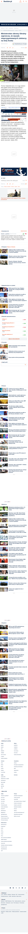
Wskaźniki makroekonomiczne (8, 30)
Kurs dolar (3, 799)
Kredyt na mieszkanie (18, 803)
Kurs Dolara (16, 750)
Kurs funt (2, 803)
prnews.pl (23, 901)
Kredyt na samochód (17, 805)
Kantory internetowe (17, 754)
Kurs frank (3, 801)
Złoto (2, 762)
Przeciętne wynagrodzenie (18, 764)
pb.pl (12, 902)
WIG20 (2, 747)
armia (19, 186)
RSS (16, 894)
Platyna (2, 770)
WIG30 (2, 745)
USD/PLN (15, 747)
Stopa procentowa (4, 816)
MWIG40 (2, 750)
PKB (15, 768)
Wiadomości (16, 28)
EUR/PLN (15, 745)
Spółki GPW (3, 776)
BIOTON (2, 786)
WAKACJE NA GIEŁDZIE (8, 24)
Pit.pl (13, 901)
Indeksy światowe (4, 758)
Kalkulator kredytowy (17, 806)
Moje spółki (3, 782)
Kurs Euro (16, 752)
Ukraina (12, 186)
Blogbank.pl (3, 812)
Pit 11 (2, 835)
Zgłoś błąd (14, 896)
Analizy (16, 30)
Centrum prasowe (21, 894)
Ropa (2, 766)
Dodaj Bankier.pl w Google (20, 43)
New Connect (3, 754)
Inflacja (15, 762)
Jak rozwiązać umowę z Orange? (20, 801)
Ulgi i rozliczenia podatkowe (6, 837)
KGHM (2, 784)
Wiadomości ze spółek (5, 778)
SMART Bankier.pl (8, 901)
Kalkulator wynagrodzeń (18, 795)
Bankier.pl (3, 28)
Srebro (2, 768)
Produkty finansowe (4, 896)
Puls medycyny (16, 902)
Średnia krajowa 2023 (5, 818)
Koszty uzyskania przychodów (6, 841)
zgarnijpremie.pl (4, 904)
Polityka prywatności (15, 911)
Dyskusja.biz (8, 902)
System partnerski (18, 901)
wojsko (16, 186)
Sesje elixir (3, 843)
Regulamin (3, 911)
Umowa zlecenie (17, 797)
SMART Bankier (4, 839)
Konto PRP (16, 799)
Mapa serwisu (18, 896)
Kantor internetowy (4, 806)
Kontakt (10, 896)
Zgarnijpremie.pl (4, 814)
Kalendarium (3, 780)
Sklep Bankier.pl (4, 848)
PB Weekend (3, 810)
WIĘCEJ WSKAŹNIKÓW (14, 338)
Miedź (2, 764)
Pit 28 (2, 833)
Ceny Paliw (3, 772)
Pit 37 (2, 830)
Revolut (15, 808)
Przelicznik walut (4, 805)
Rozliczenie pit (3, 824)
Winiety (15, 810)
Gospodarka (11, 28)
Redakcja (9, 894)
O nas (2, 894)
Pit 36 (2, 828)
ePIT (2, 850)
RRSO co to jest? (17, 816)
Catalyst (2, 756)
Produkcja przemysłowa (18, 766)
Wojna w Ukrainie (7, 186)
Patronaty (13, 894)
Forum (20, 30)
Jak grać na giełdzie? (5, 795)
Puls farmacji (22, 902)
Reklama (5, 894)
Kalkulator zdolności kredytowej (6, 845)
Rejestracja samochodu (18, 814)
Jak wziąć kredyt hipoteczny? (19, 812)
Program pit (3, 826)
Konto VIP (3, 808)
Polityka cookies (8, 911)
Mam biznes (3, 902)
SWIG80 (2, 752)
